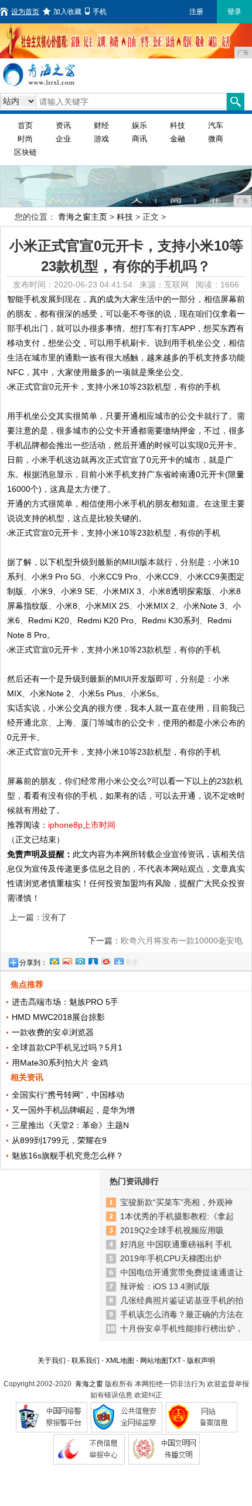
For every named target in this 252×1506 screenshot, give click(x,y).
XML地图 (119, 1360)
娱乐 (139, 125)
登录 (234, 12)
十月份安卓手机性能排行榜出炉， (181, 1328)
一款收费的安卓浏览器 (53, 1032)
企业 (63, 138)
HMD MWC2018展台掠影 (58, 1017)
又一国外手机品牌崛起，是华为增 (73, 1110)
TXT (174, 1360)
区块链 (25, 152)
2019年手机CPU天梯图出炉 (171, 1258)
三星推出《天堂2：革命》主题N (70, 1125)
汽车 (215, 125)
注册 (196, 12)
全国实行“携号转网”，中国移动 (68, 1094)
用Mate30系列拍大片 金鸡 (60, 1062)
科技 (177, 125)
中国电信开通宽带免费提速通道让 (181, 1272)
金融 (177, 138)
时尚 (25, 138)
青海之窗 (89, 1384)
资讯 (63, 125)
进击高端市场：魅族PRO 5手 (65, 1002)
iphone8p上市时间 (81, 825)
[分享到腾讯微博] (79, 959)
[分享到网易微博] (105, 959)
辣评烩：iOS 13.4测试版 (165, 1286)
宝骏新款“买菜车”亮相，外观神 (176, 1202)
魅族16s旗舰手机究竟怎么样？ (68, 1155)
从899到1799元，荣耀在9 (59, 1140)
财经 (101, 125)
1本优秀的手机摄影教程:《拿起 (177, 1216)
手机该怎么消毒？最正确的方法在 (181, 1314)
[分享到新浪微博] (66, 959)
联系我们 (85, 1360)
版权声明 (201, 1360)
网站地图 (154, 1360)
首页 (25, 125)
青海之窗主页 (82, 216)
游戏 (101, 138)
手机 (100, 12)
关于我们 (52, 1360)
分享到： (33, 963)
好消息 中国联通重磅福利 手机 (175, 1244)
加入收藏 (67, 12)
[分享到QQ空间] (53, 959)
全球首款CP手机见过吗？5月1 (67, 1047)
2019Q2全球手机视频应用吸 (172, 1230)
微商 (215, 138)
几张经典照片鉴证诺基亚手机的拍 (181, 1300)
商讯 (139, 138)
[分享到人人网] (92, 959)
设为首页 (25, 12)
